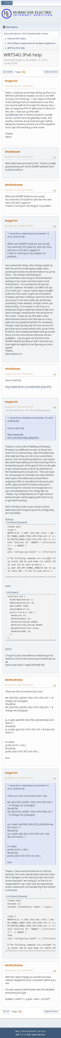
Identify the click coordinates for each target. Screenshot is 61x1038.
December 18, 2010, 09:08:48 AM (19, 374)
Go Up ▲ (42, 1031)
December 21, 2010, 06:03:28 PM (19, 970)
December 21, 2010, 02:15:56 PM (19, 407)
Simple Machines (38, 1035)
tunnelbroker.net (14, 114)
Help (17, 1031)
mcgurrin (11, 81)
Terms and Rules (29, 1031)
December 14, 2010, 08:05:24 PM (19, 190)
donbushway (14, 185)
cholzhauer (12, 151)
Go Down (8, 72)
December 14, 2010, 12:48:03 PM (19, 86)
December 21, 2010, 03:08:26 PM (19, 685)
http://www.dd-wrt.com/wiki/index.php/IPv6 (28, 386)
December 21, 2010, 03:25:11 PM (19, 778)
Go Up (6, 1011)
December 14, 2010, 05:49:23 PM (19, 157)
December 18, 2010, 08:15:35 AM (19, 225)
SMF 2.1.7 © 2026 (23, 1035)
